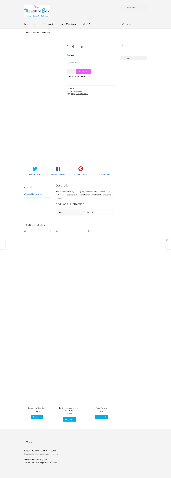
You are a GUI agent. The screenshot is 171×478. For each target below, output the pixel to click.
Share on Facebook (57, 174)
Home (26, 24)
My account (48, 24)
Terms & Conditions (68, 24)
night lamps (83, 94)
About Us (87, 24)
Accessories (36, 32)
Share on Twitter (35, 174)
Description (28, 187)
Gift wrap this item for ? (79, 76)
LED (77, 94)
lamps (73, 94)
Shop (35, 24)
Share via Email (104, 174)
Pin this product (80, 174)
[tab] (37, 187)
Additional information (33, 194)
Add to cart (83, 71)
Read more (37, 417)
